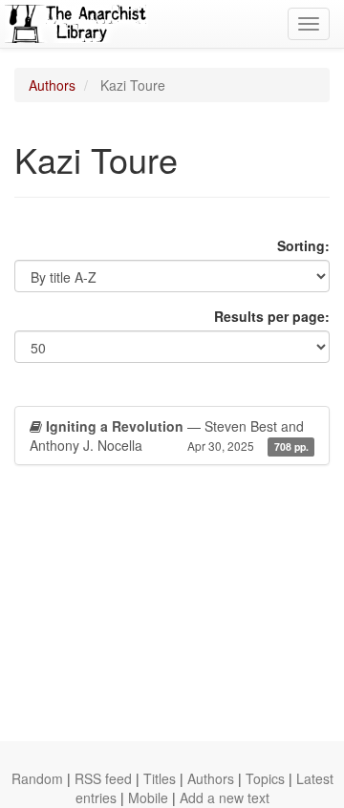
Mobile (148, 797)
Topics (265, 778)
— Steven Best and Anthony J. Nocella (169, 435)
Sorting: (303, 245)
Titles (159, 778)
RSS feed (103, 778)
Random (37, 778)
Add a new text (224, 797)
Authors (52, 85)
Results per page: (272, 316)
